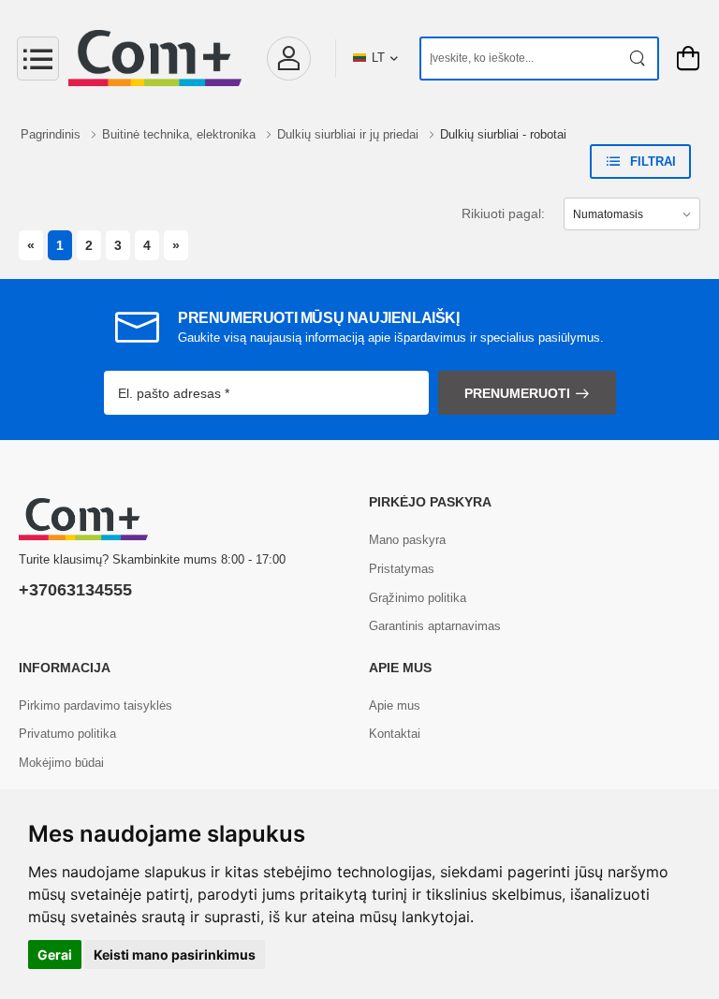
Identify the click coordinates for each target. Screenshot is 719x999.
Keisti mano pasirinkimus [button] (175, 954)
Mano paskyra (407, 540)
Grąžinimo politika (417, 598)
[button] (288, 58)
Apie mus (394, 705)
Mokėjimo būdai (61, 763)
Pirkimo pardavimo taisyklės (95, 705)
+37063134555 (75, 589)
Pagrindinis (52, 134)
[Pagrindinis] (155, 58)
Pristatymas (401, 569)
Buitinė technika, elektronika (180, 134)
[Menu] (38, 59)
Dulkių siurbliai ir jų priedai (349, 134)
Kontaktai (394, 734)
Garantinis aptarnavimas (435, 626)
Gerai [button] (54, 954)
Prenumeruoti (517, 393)
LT (378, 58)
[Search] (638, 59)
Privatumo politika (67, 734)
